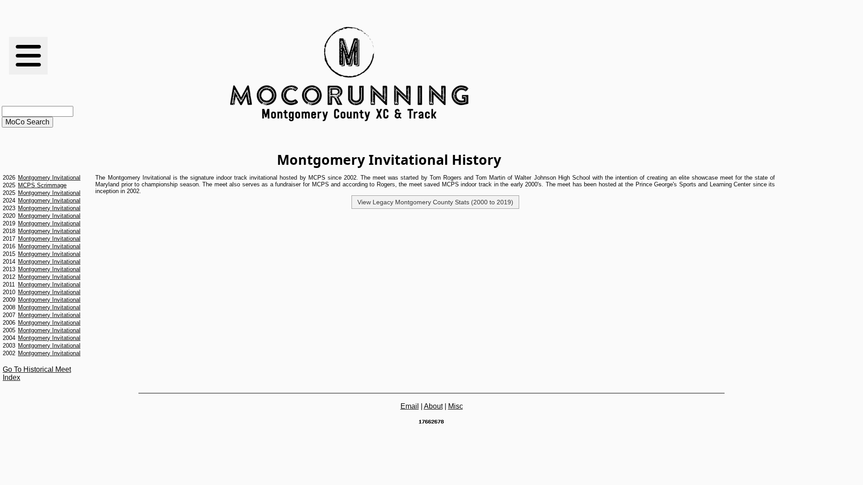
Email (409, 406)
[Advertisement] (610, 74)
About (433, 406)
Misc (455, 406)
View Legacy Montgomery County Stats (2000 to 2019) (435, 202)
